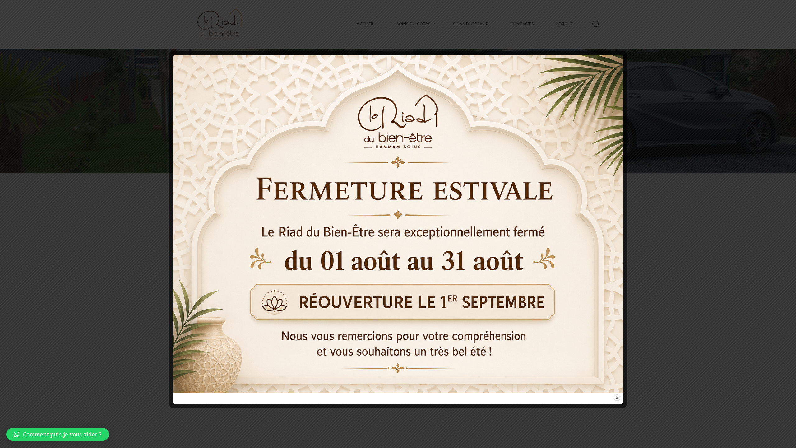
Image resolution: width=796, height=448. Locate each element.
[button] (57, 434)
